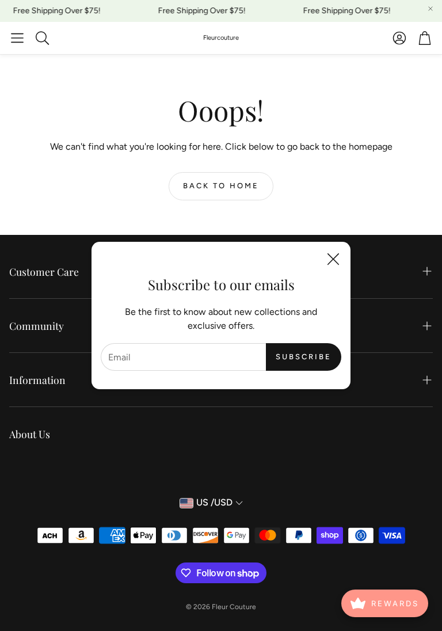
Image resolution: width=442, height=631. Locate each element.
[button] (17, 38)
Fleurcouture (221, 37)
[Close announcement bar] (430, 8)
